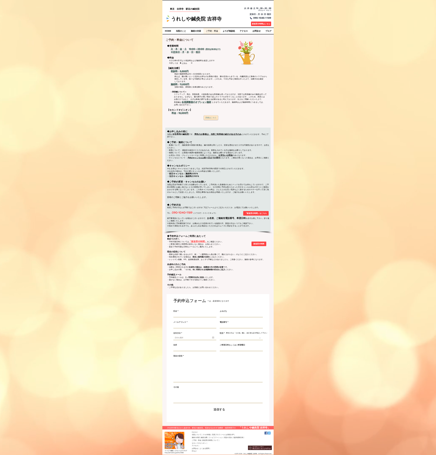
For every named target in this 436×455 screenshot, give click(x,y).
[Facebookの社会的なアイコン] (266, 433)
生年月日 (178, 333)
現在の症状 (177, 356)
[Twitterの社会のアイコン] (269, 433)
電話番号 (223, 322)
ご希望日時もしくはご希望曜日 (232, 345)
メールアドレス (179, 322)
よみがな (223, 311)
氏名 (175, 311)
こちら (184, 63)
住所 (175, 345)
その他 (176, 387)
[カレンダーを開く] (213, 337)
